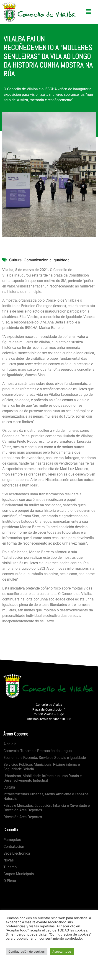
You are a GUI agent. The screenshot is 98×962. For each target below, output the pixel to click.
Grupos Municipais (18, 874)
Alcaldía (9, 744)
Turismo (10, 867)
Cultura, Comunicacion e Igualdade (39, 260)
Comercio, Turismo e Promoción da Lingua (37, 751)
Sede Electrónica (16, 853)
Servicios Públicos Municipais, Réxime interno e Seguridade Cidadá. (41, 766)
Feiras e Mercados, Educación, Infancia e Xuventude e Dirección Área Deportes (46, 807)
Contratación (13, 846)
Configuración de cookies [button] (26, 951)
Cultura (9, 787)
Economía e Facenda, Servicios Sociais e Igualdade (44, 757)
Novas (8, 860)
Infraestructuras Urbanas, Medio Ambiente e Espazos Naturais (45, 796)
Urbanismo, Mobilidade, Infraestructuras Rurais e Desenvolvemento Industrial (42, 778)
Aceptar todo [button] (61, 951)
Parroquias (12, 840)
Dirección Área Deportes (22, 817)
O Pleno (9, 881)
